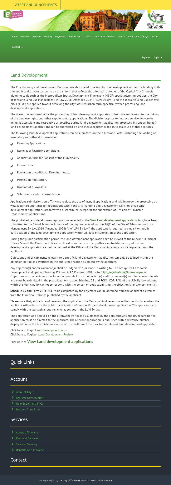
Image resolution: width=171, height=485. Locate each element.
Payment (60, 36)
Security (48, 36)
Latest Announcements (35, 4)
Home (15, 36)
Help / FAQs (142, 36)
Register (146, 57)
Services (25, 36)
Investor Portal (75, 36)
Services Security (26, 444)
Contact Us (17, 46)
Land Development (104, 36)
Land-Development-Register (56, 334)
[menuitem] (15, 36)
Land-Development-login (51, 330)
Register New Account (30, 398)
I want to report (125, 36)
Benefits (37, 36)
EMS (88, 36)
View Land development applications (113, 220)
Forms (154, 36)
